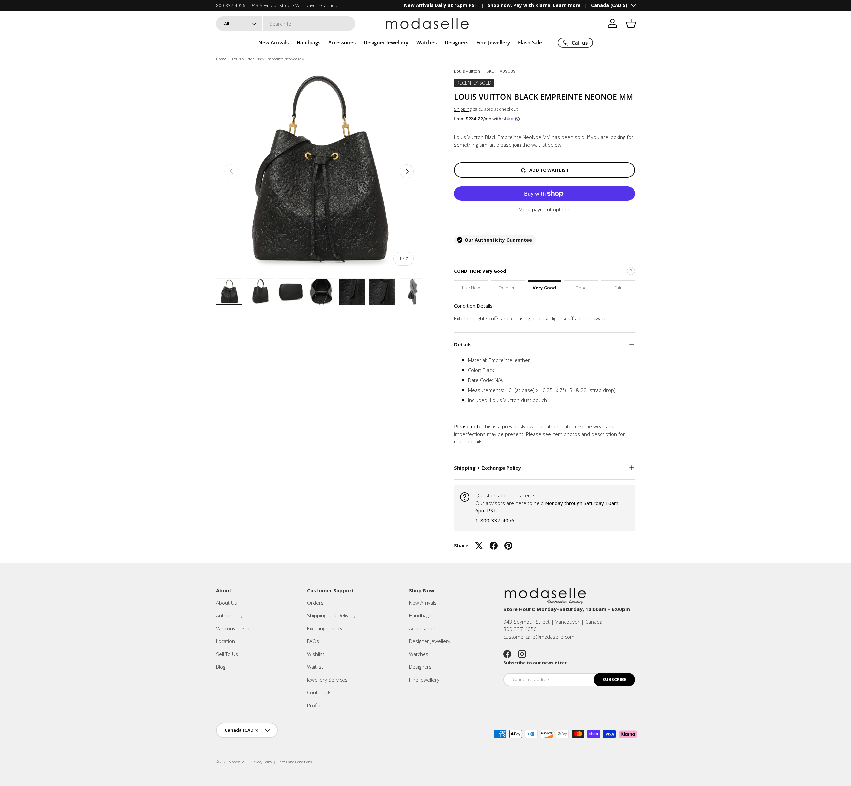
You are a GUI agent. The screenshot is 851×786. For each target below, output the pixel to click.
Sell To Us (227, 654)
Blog (220, 666)
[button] (631, 23)
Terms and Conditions (295, 762)
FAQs (313, 641)
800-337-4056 (230, 5)
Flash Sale (530, 42)
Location (225, 641)
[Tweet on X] (479, 545)
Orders (315, 602)
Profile (314, 705)
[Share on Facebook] (493, 545)
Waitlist (315, 666)
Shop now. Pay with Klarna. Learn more (534, 5)
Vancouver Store (235, 628)
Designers (456, 42)
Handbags (308, 42)
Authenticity (229, 615)
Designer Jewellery (386, 42)
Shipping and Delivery (331, 615)
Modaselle (236, 762)
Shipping (463, 109)
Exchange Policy (324, 628)
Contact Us (319, 692)
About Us (226, 602)
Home (221, 59)
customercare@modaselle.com (538, 636)
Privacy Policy (261, 762)
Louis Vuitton (467, 71)
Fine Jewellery (493, 42)
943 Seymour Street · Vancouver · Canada (293, 5)
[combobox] (285, 23)
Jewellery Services (327, 679)
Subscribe (614, 679)
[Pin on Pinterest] (508, 545)
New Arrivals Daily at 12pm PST (440, 5)
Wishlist (315, 654)
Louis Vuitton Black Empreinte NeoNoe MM (268, 59)
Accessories (342, 42)
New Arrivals (273, 42)
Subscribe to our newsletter (535, 663)
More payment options (544, 209)
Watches (426, 42)
